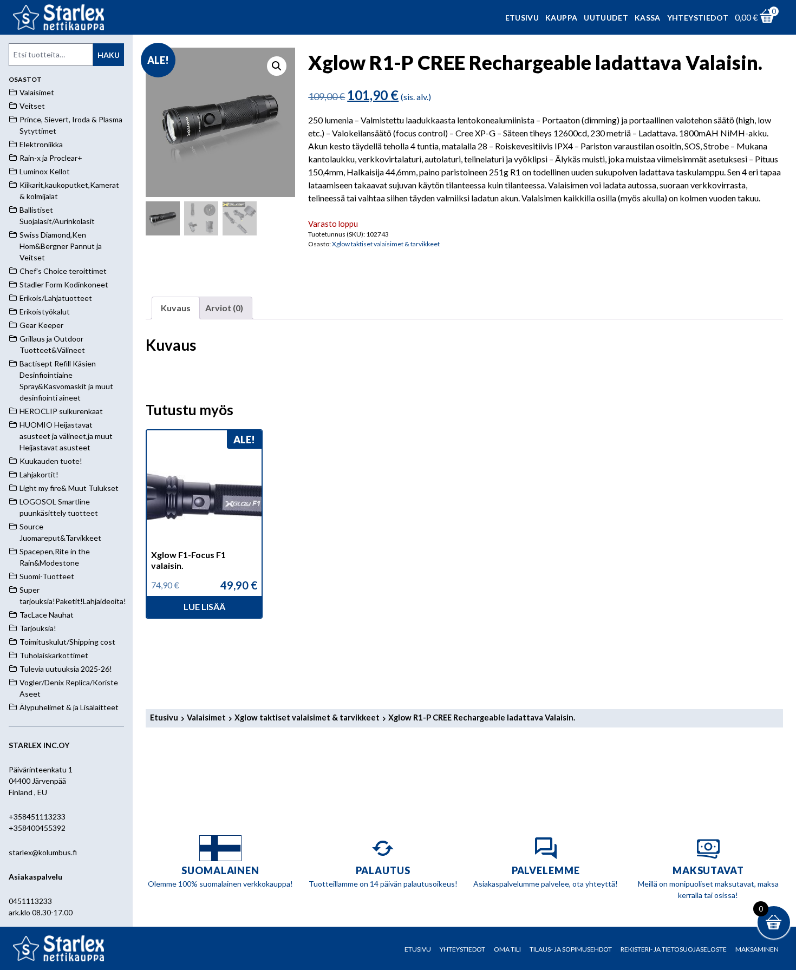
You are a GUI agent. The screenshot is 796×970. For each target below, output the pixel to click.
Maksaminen (757, 949)
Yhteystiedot (697, 17)
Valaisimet (206, 717)
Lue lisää (204, 606)
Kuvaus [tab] (176, 308)
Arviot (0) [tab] (224, 308)
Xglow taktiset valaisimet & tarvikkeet (386, 244)
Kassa (648, 17)
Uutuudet (606, 17)
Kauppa (561, 17)
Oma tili (507, 949)
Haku (108, 55)
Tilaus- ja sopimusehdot (571, 949)
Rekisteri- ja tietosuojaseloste (674, 949)
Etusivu (522, 17)
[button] (276, 66)
